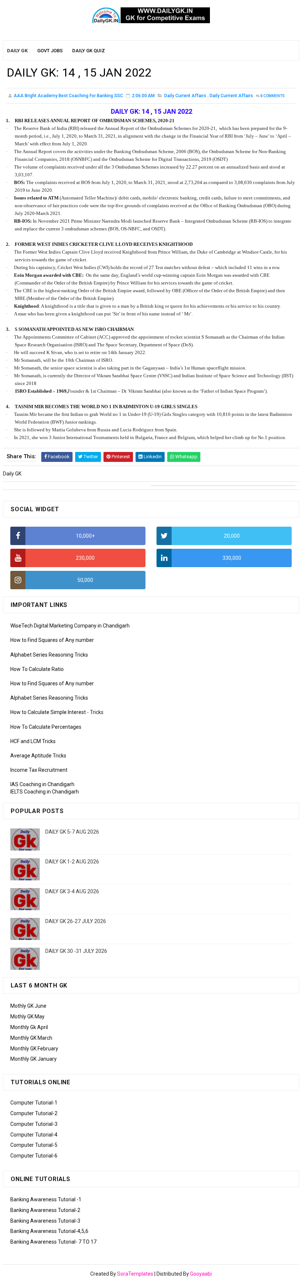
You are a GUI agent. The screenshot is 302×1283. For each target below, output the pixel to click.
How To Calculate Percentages (45, 727)
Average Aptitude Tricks (38, 756)
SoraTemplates (135, 1274)
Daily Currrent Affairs (231, 95)
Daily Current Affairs (185, 95)
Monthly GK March (31, 1038)
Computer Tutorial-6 (33, 1156)
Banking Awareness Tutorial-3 (45, 1221)
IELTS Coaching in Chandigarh (44, 792)
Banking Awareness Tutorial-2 (45, 1210)
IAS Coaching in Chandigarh (42, 784)
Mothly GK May (27, 1016)
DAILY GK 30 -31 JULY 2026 (76, 951)
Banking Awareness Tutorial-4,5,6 (49, 1231)
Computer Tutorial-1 (33, 1103)
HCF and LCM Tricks (33, 741)
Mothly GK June (28, 1006)
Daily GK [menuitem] (17, 50)
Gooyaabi (201, 1274)
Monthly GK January (33, 1059)
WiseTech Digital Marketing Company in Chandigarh (70, 626)
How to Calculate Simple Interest (48, 712)
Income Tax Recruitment (38, 770)
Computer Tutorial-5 (33, 1145)
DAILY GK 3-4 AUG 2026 (72, 891)
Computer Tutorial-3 (33, 1124)
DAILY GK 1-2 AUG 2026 (72, 862)
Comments (272, 96)
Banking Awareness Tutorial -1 (45, 1199)
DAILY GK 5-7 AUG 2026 (72, 832)
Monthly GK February (34, 1049)
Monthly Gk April (29, 1027)
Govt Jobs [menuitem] (50, 50)
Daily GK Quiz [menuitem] (88, 50)
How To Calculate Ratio (37, 669)
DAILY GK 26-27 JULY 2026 (75, 921)
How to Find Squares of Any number (52, 640)
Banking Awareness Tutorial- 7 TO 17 (53, 1242)
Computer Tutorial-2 (33, 1113)
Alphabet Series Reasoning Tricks (49, 655)
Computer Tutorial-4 (33, 1135)
